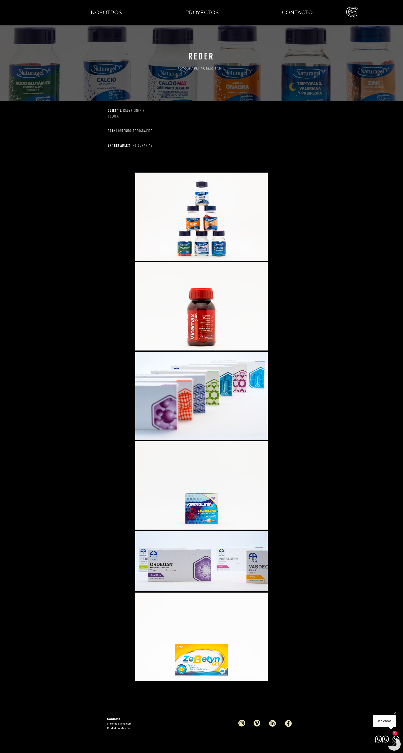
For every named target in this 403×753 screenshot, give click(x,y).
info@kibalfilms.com (119, 723)
